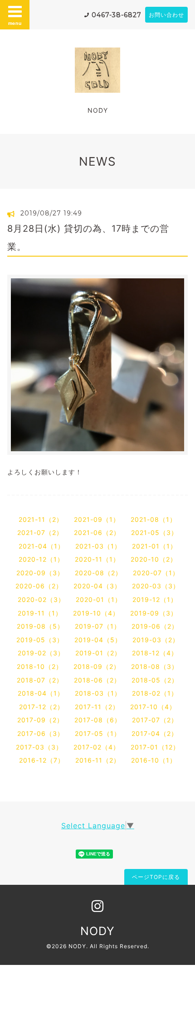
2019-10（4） (96, 613)
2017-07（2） (155, 720)
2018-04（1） (41, 693)
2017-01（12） (155, 747)
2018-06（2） (97, 680)
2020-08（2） (98, 573)
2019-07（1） (98, 626)
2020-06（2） (39, 586)
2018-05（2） (155, 680)
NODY (97, 931)
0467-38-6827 (116, 15)
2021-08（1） (153, 519)
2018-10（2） (40, 666)
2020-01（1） (99, 599)
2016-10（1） (153, 760)
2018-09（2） (96, 666)
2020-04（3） (97, 586)
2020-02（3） (41, 599)
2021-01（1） (154, 546)
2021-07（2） (40, 532)
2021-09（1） (97, 519)
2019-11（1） (40, 613)
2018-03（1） (98, 693)
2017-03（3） (39, 747)
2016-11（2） (97, 760)
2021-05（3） (154, 532)
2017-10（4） (153, 707)
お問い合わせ (166, 14)
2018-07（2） (40, 680)
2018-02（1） (155, 693)
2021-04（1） (41, 546)
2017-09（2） (40, 720)
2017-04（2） (155, 733)
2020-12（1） (41, 559)
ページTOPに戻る (156, 877)
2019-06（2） (155, 626)
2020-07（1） (156, 573)
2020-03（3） (156, 586)
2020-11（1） (97, 559)
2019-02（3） (41, 653)
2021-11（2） (41, 519)
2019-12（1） (154, 599)
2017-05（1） (98, 733)
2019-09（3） (153, 613)
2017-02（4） (96, 747)
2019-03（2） (155, 640)
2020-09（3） (40, 573)
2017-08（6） (97, 720)
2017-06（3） (40, 733)
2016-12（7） (41, 760)
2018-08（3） (154, 666)
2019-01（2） (98, 653)
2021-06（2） (97, 532)
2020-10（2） (154, 559)
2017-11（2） (97, 707)
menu (15, 23)
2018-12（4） (155, 653)
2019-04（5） (98, 640)
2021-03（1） (98, 546)
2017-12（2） (41, 707)
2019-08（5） (40, 626)
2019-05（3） (39, 640)
